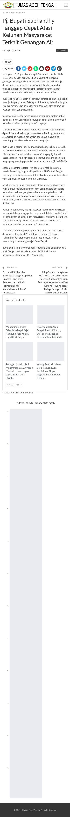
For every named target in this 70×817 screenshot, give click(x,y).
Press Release (62, 50)
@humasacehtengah (42, 403)
